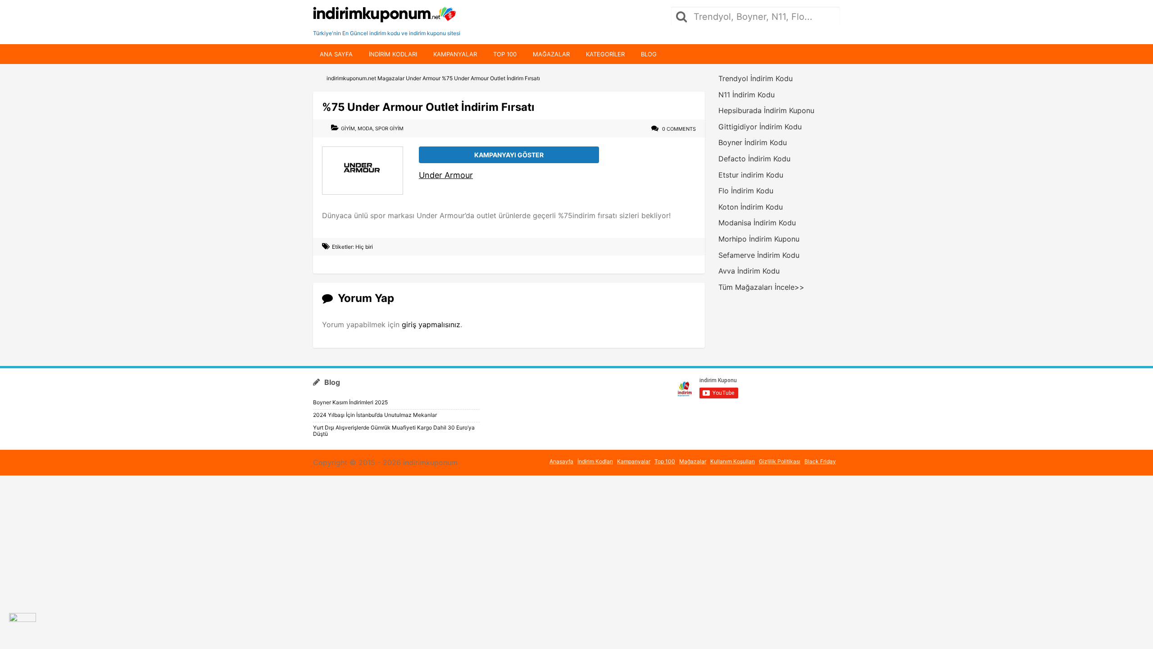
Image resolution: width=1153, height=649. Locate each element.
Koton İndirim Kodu (750, 206)
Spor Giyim (389, 128)
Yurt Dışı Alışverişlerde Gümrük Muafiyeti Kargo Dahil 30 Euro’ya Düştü (394, 430)
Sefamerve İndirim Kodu (758, 255)
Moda (365, 128)
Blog (649, 54)
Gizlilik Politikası (779, 461)
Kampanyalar (455, 54)
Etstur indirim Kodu (750, 174)
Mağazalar (551, 54)
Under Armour (446, 175)
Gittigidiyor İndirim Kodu (760, 126)
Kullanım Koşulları (732, 461)
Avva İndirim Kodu (749, 270)
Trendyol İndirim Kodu (755, 78)
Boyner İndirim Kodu (752, 142)
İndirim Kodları (595, 461)
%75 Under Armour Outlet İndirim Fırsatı (428, 107)
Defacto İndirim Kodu (754, 158)
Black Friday (820, 461)
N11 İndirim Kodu (746, 94)
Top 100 (505, 54)
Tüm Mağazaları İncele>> (761, 287)
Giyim (348, 128)
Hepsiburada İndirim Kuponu (766, 110)
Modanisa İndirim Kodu (757, 222)
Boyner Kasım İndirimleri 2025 (350, 402)
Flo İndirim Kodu (745, 190)
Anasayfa (561, 461)
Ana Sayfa (336, 54)
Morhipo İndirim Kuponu (758, 238)
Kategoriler (605, 54)
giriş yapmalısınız (431, 324)
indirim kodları (393, 54)
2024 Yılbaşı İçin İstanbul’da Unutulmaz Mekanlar (375, 414)
